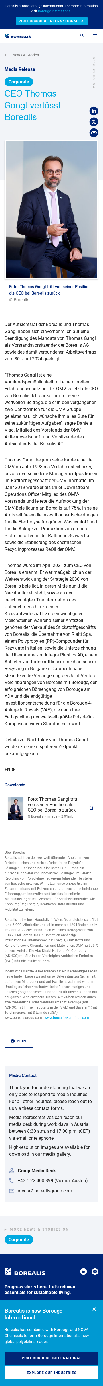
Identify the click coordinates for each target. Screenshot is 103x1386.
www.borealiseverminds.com (67, 1018)
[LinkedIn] (83, 1272)
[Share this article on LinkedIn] (93, 111)
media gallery (56, 1154)
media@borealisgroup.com (45, 1191)
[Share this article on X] (93, 122)
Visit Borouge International (52, 1358)
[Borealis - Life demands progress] (18, 35)
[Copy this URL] (93, 133)
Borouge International (55, 11)
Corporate (19, 82)
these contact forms (42, 1108)
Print (22, 1041)
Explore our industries (51, 1373)
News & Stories (25, 55)
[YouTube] (95, 1272)
